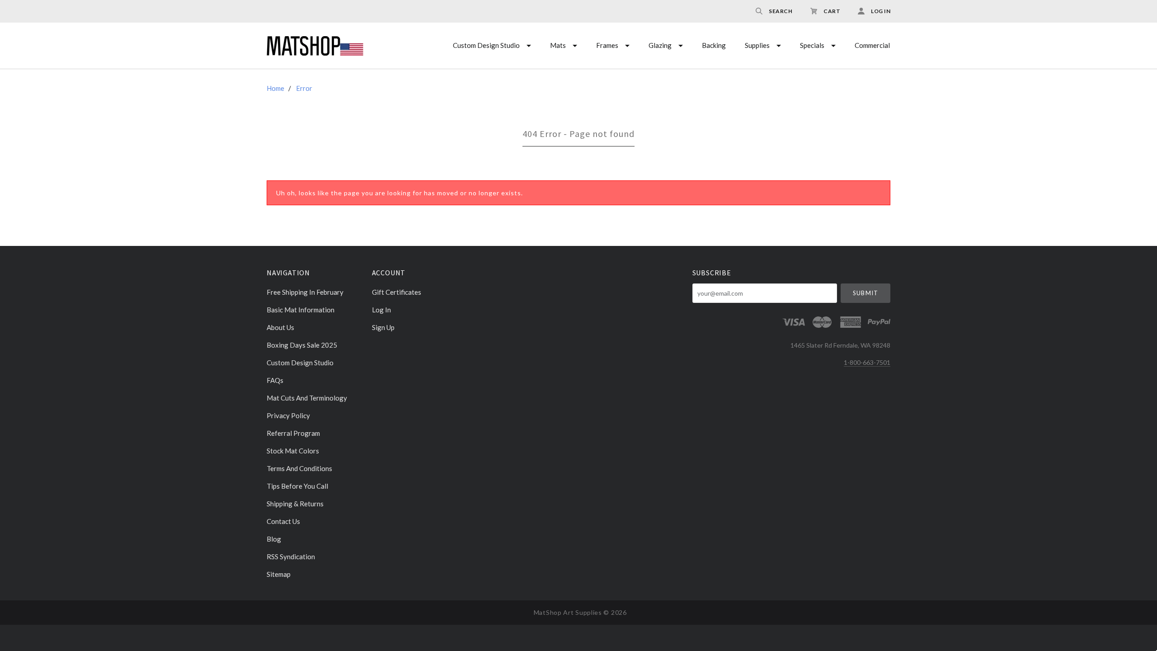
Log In (381, 310)
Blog (274, 539)
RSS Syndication (291, 556)
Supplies (757, 45)
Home (275, 88)
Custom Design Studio (486, 45)
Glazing (660, 45)
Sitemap (279, 574)
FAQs (275, 380)
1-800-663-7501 (867, 362)
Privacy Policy (288, 415)
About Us (280, 327)
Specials (812, 45)
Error (304, 88)
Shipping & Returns (295, 504)
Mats (558, 45)
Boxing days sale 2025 (302, 345)
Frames (607, 45)
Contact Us (283, 521)
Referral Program (293, 433)
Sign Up (383, 327)
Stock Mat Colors (293, 451)
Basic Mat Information (300, 310)
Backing (714, 45)
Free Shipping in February (305, 292)
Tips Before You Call (297, 486)
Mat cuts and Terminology (307, 398)
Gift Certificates (396, 292)
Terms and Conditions (299, 468)
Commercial (872, 45)
